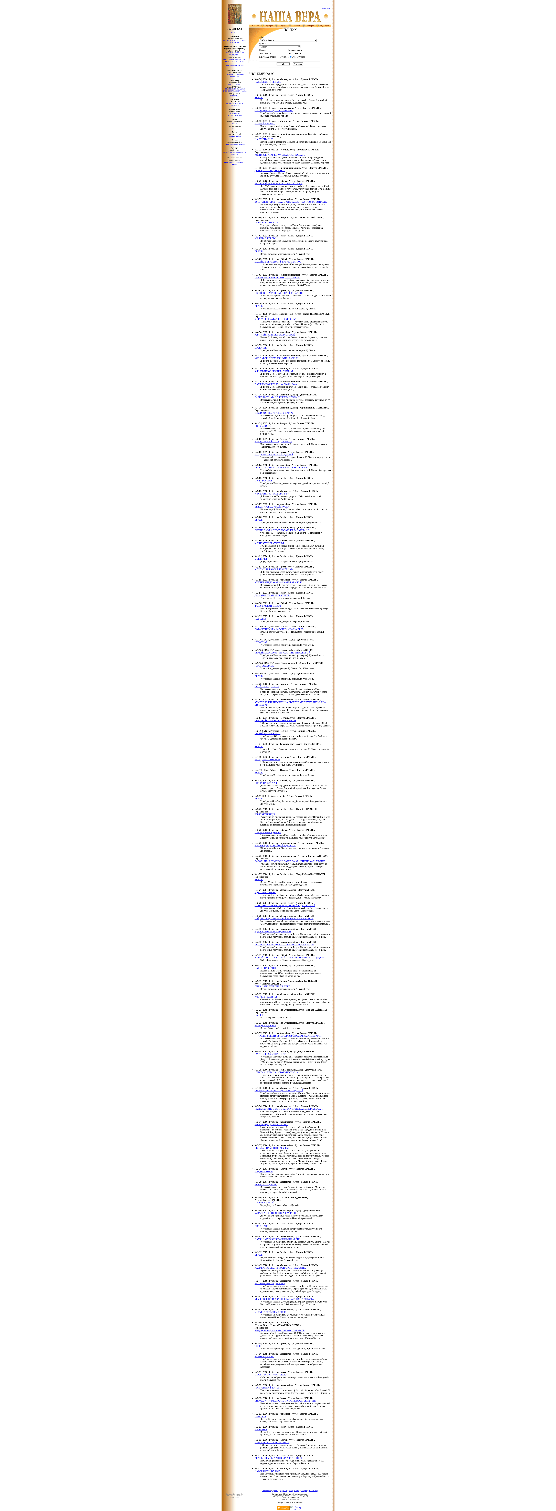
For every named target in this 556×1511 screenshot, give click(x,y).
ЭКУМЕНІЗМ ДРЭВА (266, 1184)
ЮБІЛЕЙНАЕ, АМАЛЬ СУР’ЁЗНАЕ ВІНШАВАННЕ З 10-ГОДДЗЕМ (289, 957)
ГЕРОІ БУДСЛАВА (264, 665)
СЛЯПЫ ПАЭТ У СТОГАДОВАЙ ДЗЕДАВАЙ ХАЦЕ (282, 530)
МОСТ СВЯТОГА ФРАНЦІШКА (271, 1374)
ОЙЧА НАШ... (262, 1226)
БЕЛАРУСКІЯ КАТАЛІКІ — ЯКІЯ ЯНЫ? (275, 319)
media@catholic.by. (292, 1499)
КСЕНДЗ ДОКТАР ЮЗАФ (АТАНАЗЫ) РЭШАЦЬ (280, 155)
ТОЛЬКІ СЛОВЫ (263, 480)
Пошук (297, 26)
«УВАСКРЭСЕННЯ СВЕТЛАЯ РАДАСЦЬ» (276, 1213)
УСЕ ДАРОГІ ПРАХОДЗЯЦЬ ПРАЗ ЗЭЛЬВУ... (277, 358)
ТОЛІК (258, 1346)
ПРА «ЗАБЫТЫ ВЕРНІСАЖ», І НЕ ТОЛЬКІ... (277, 277)
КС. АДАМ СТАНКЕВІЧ (267, 759)
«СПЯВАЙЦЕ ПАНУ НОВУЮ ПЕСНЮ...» (276, 1072)
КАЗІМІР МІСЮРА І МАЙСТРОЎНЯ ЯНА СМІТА (280, 1268)
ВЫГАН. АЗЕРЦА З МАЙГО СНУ (272, 507)
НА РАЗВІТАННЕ (264, 139)
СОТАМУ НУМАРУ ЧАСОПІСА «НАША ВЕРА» (279, 629)
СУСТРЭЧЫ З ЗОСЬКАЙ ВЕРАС (271, 1054)
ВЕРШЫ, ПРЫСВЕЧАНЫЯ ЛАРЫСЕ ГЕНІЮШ (279, 1458)
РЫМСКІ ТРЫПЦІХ (265, 814)
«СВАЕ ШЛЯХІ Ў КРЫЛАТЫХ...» (272, 1442)
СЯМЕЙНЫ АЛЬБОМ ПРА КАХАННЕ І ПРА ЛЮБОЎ (282, 652)
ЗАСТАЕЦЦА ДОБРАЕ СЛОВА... (271, 1124)
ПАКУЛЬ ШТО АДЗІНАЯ (268, 832)
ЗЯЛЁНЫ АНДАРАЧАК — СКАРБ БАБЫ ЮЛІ (278, 582)
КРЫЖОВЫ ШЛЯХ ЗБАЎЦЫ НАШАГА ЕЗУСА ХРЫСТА (284, 1299)
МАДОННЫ (261, 348)
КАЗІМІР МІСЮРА (264, 1356)
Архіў (283, 26)
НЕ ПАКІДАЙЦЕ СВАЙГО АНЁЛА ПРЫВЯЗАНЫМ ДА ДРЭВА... (289, 1109)
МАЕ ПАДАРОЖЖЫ (234, 84)
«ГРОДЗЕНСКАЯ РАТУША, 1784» (272, 493)
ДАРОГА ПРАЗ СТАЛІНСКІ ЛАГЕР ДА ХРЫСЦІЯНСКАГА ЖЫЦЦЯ (290, 861)
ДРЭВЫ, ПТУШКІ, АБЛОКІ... (270, 170)
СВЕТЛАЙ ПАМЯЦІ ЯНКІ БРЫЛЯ (272, 1148)
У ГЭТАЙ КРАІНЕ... (265, 123)
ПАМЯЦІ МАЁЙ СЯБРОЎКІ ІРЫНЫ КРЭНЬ (277, 1239)
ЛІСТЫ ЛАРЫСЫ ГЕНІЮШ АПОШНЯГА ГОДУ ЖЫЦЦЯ (284, 944)
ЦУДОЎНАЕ (261, 642)
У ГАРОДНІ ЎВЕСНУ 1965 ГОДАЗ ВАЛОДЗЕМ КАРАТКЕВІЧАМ (288, 1036)
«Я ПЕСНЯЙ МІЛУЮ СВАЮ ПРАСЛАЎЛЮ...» (278, 183)
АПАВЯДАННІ (234, 95)
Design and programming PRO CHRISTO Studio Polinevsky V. (234, 1495)
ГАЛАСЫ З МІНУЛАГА (266, 222)
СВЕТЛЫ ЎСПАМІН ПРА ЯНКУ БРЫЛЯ (275, 720)
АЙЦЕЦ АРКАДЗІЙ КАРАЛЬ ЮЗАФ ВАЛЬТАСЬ (279, 1330)
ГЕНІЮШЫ (260, 1416)
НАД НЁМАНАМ (264, 1171)
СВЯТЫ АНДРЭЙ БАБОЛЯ (235, 65)
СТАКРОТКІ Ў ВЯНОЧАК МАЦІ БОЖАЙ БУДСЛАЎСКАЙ (285, 905)
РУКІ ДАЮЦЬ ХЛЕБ (265, 1025)
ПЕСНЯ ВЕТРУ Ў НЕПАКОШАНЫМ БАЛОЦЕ (279, 293)
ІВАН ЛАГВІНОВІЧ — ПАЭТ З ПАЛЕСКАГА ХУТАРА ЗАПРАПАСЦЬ (291, 202)
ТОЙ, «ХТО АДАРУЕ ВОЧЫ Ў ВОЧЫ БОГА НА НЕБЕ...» (284, 918)
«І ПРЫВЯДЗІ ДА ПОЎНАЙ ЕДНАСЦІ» (275, 845)
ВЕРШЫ (234, 123)
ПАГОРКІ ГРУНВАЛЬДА (267, 1471)
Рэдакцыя (324, 26)
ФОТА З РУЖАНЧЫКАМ (268, 606)
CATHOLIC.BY (326, 8)
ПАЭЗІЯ (259, 1015)
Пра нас (255, 26)
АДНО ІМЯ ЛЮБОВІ (265, 892)
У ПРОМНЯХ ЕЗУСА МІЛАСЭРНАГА (274, 569)
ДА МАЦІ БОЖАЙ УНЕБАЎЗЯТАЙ (273, 595)
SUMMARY (234, 32)
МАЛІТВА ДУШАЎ (265, 1202)
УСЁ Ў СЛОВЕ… (263, 426)
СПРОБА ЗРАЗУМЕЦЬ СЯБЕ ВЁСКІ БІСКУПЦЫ (285, 1401)
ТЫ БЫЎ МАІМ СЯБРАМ (267, 733)
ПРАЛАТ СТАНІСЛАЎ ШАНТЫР (234, 144)
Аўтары (269, 26)
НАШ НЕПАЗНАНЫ (265, 968)
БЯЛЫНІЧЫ (261, 559)
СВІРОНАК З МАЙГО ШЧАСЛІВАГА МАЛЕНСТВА (282, 467)
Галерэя (310, 26)
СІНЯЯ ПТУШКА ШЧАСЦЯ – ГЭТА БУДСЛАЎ (279, 1090)
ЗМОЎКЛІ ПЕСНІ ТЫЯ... (267, 997)
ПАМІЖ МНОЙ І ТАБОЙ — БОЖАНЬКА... (277, 384)
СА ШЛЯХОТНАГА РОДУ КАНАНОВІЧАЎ (277, 397)
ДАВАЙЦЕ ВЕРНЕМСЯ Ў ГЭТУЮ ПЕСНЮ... (278, 261)
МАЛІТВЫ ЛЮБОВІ (265, 238)
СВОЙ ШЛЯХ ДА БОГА (267, 686)
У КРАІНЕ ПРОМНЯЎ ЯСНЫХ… (272, 1312)
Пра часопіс (266, 1491)
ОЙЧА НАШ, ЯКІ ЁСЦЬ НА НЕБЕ (272, 986)
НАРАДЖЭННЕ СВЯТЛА (268, 82)
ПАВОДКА (260, 619)
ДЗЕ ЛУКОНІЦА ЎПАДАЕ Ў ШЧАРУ (274, 413)
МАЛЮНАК (261, 1429)
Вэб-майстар (313, 1491)
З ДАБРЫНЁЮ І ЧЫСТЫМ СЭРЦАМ (274, 371)
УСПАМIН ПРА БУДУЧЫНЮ (270, 1283)
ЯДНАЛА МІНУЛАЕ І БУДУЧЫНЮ (273, 931)
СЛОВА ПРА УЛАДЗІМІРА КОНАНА (274, 110)
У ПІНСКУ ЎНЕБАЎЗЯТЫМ (269, 543)
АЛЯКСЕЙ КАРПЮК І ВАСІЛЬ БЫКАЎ (275, 334)
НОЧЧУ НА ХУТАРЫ (266, 783)
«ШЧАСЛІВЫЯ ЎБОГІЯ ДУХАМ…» (273, 441)
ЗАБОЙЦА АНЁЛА (235, 136)
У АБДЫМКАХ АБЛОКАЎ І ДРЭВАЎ (274, 454)
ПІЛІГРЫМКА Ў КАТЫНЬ (268, 1387)
